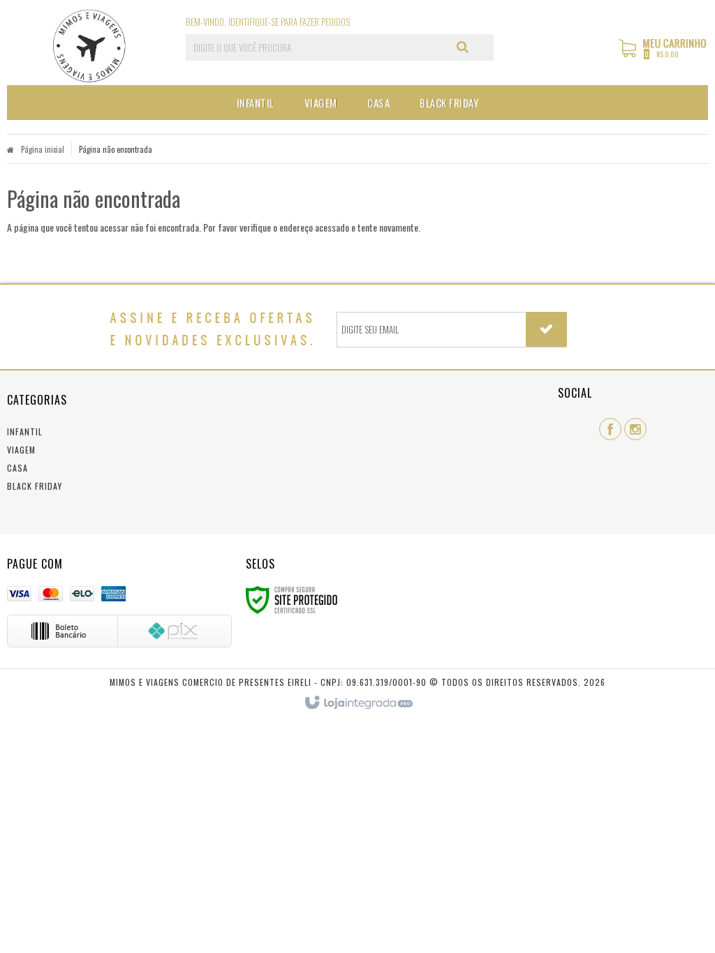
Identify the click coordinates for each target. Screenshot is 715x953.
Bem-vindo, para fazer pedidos (268, 22)
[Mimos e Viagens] (89, 46)
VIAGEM (21, 450)
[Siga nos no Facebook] (610, 429)
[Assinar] (546, 329)
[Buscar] (462, 46)
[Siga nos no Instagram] (635, 429)
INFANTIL (25, 431)
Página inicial (42, 149)
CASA (17, 468)
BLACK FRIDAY (34, 486)
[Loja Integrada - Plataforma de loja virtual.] (358, 703)
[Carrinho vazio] (663, 54)
